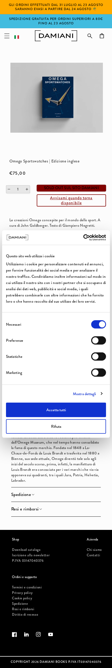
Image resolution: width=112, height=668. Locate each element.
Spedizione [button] (21, 495)
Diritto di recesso (25, 614)
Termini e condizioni (27, 587)
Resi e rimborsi (23, 609)
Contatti (93, 555)
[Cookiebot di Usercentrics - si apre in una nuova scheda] (83, 237)
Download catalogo (26, 549)
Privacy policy (22, 592)
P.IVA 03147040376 (28, 560)
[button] (7, 36)
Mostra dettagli (84, 393)
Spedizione (20, 603)
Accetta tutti (56, 410)
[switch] (98, 340)
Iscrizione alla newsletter (30, 555)
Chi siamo (94, 549)
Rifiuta (56, 426)
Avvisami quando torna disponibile (71, 200)
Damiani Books (53, 661)
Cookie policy (22, 598)
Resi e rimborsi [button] (25, 509)
